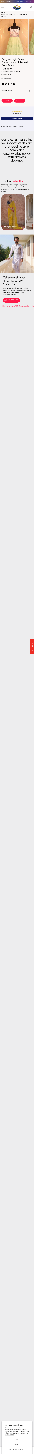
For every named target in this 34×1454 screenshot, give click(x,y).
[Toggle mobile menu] (6, 6)
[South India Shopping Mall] (17, 7)
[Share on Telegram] (11, 83)
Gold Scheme (6, 1)
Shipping (4, 71)
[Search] (31, 7)
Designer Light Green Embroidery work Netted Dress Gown (14, 62)
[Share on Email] (14, 83)
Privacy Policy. (9, 1435)
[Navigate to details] (22, 228)
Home (3, 13)
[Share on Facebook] (2, 83)
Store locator (19, 100)
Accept (16, 1440)
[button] (6, 79)
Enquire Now (7, 100)
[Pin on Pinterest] (8, 83)
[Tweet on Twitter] (5, 83)
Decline (16, 1445)
